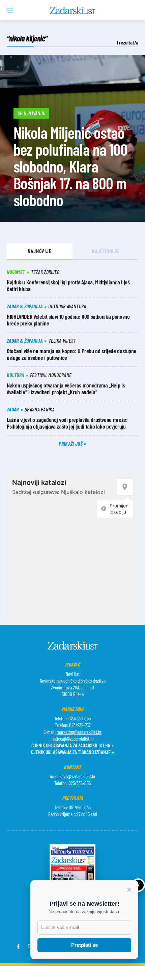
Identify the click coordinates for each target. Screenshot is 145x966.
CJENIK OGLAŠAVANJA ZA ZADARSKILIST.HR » (72, 745)
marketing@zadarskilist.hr (79, 732)
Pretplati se (84, 945)
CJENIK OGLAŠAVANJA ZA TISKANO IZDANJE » (72, 752)
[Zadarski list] (72, 10)
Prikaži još (71, 443)
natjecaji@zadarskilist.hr (73, 739)
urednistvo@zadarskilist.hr (72, 776)
